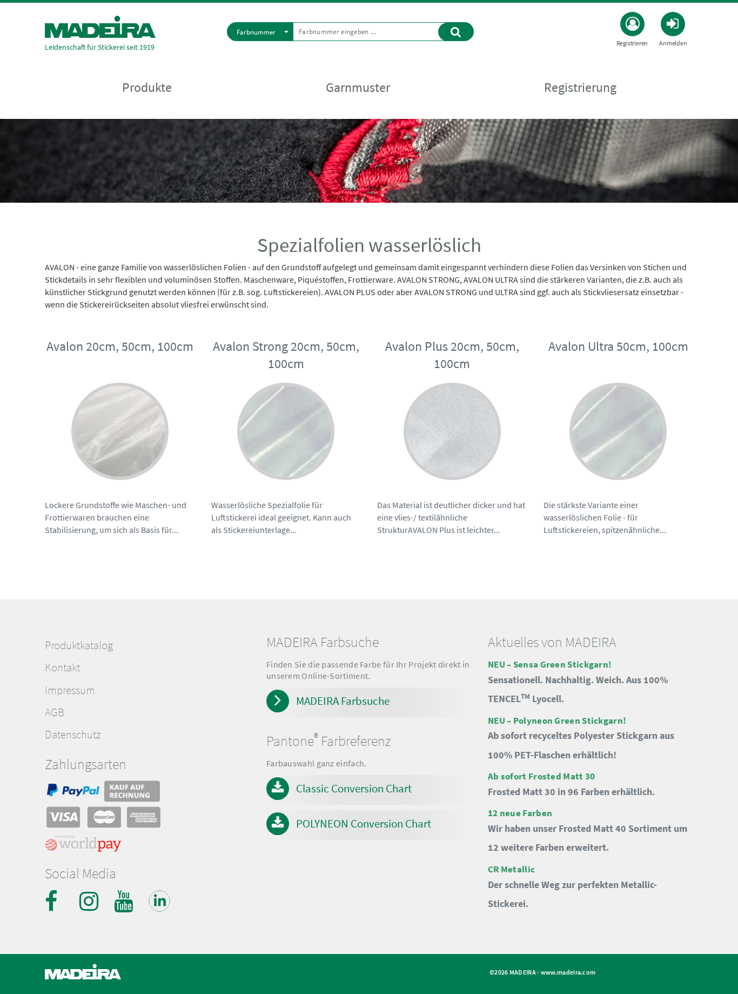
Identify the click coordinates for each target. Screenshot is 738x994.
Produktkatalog (79, 645)
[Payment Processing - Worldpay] (83, 845)
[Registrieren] (632, 23)
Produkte (147, 87)
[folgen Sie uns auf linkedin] (159, 901)
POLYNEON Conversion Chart (363, 823)
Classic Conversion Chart (354, 788)
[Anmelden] (673, 23)
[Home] (100, 27)
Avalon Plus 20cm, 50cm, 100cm (452, 355)
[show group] (120, 457)
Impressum (70, 690)
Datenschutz (72, 735)
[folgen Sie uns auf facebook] (55, 901)
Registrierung (580, 87)
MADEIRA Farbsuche (343, 700)
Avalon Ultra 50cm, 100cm (618, 346)
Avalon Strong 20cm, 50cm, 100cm (286, 355)
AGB (54, 712)
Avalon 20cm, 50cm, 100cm (119, 346)
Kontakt (62, 668)
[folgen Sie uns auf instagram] (90, 901)
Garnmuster (358, 87)
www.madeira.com (568, 972)
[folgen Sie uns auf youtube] (125, 901)
